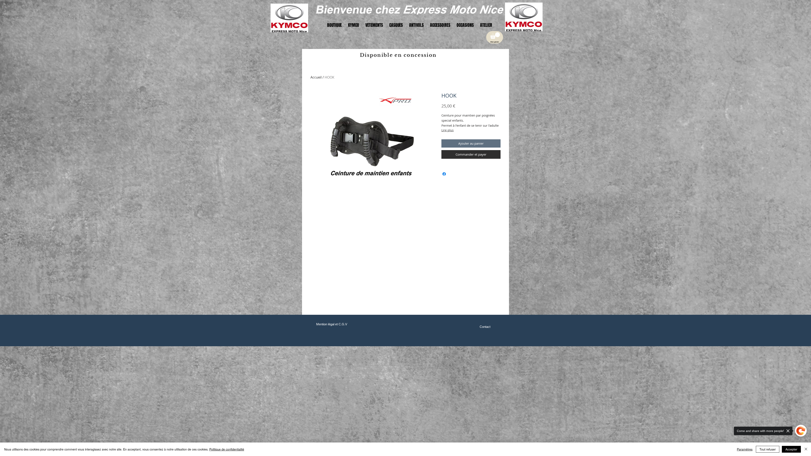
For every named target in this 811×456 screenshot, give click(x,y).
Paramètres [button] (744, 449)
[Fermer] (805, 449)
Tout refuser (767, 449)
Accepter (791, 449)
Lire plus (447, 130)
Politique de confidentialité (226, 449)
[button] (495, 35)
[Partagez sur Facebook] (444, 173)
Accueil (316, 77)
